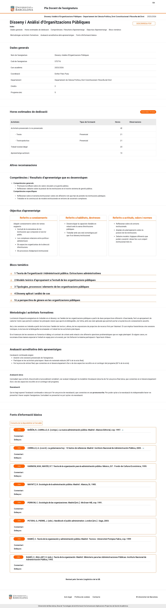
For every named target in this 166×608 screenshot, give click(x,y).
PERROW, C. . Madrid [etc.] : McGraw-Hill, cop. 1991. (65, 502)
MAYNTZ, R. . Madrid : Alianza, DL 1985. (62, 484)
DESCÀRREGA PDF (144, 23)
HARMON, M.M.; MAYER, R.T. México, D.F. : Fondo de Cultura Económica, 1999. (88, 466)
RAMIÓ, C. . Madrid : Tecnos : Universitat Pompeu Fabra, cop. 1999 (79, 539)
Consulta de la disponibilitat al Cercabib (26, 423)
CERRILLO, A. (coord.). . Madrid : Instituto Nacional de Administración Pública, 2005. (85, 448)
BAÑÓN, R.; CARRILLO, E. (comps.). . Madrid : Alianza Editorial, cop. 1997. (75, 430)
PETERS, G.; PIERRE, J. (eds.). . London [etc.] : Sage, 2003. (68, 521)
